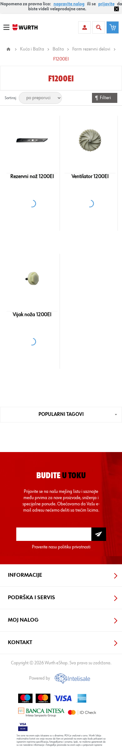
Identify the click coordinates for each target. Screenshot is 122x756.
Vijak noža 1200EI (32, 314)
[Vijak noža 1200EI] (32, 278)
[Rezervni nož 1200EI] (32, 140)
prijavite (106, 4)
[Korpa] (112, 27)
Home (8, 49)
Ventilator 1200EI (90, 176)
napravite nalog (68, 4)
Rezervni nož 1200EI (32, 176)
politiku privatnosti (74, 547)
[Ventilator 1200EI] (90, 140)
